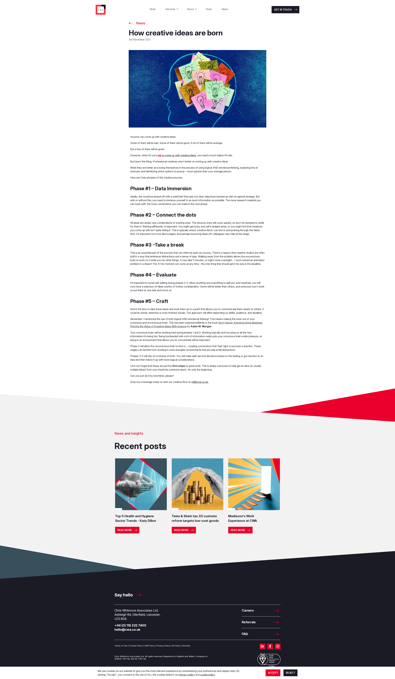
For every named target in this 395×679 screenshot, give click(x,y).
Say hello (124, 594)
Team (209, 9)
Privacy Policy (163, 646)
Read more (124, 530)
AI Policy (176, 646)
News (225, 9)
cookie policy (207, 674)
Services (170, 9)
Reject (290, 672)
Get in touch (283, 9)
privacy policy (187, 674)
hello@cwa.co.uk (127, 629)
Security (186, 646)
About (190, 9)
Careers (248, 610)
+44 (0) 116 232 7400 (130, 625)
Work (153, 9)
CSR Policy (149, 646)
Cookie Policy (135, 646)
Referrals (249, 622)
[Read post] (141, 484)
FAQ (245, 634)
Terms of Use (120, 646)
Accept (273, 672)
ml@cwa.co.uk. (200, 382)
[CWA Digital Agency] (101, 9)
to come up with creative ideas (177, 155)
